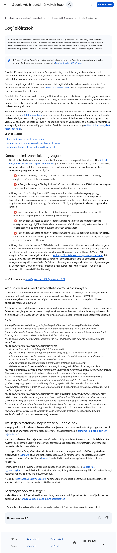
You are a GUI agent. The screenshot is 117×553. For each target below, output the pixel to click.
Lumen (23, 455)
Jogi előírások (89, 18)
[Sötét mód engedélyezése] (74, 542)
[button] (5, 4)
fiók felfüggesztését (32, 115)
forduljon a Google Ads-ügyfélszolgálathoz (42, 499)
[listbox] (93, 542)
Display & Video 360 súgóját (68, 63)
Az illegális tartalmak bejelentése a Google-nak (31, 147)
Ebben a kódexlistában (57, 87)
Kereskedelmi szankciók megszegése (26, 139)
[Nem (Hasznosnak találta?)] (107, 518)
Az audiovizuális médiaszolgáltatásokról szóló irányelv (35, 143)
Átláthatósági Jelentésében (29, 479)
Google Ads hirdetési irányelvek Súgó (38, 5)
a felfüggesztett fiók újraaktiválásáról (45, 279)
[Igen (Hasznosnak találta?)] (99, 518)
